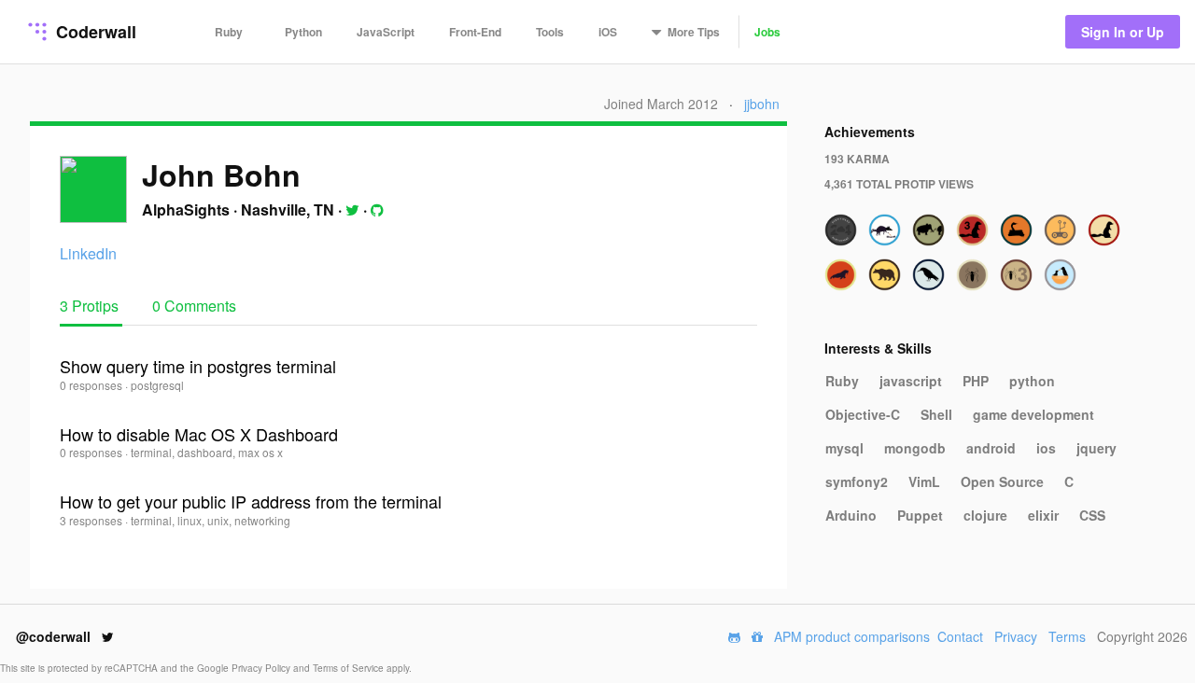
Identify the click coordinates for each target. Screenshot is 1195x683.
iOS (607, 31)
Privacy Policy (262, 668)
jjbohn (762, 103)
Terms (1067, 636)
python (1032, 380)
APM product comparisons (852, 636)
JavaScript (386, 31)
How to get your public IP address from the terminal (251, 501)
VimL (924, 481)
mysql (844, 448)
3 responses (92, 520)
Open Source (1002, 481)
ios (1046, 448)
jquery (1096, 448)
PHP (976, 380)
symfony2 (856, 481)
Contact (960, 636)
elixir (1043, 515)
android (991, 448)
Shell (936, 414)
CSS (1092, 515)
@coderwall (55, 636)
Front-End (475, 31)
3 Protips (91, 305)
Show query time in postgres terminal (198, 366)
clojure (985, 515)
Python (303, 31)
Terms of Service (350, 668)
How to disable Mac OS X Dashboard (199, 434)
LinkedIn (88, 253)
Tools (550, 31)
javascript (910, 380)
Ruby (229, 31)
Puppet (920, 515)
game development (1033, 414)
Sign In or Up (1122, 31)
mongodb (915, 448)
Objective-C (862, 414)
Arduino (851, 515)
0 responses (92, 385)
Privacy (1015, 636)
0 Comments (194, 305)
